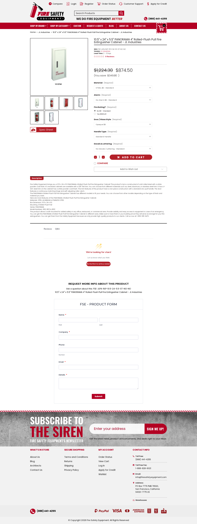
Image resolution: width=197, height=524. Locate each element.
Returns (68, 461)
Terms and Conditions (76, 457)
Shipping (68, 465)
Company (64, 332)
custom (77, 25)
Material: (103, 82)
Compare (56, 3)
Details (63, 374)
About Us (123, 25)
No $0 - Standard (103, 111)
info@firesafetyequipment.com (151, 477)
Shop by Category (59, 25)
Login (73, 3)
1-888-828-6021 (143, 468)
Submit (98, 396)
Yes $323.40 (101, 114)
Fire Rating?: (105, 107)
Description (37, 178)
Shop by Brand (37, 25)
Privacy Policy (71, 470)
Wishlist (102, 474)
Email (62, 362)
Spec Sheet (46, 129)
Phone (61, 344)
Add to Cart (133, 157)
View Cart (103, 461)
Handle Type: (105, 131)
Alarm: (102, 95)
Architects (35, 465)
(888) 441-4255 (157, 18)
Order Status (108, 3)
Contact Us (140, 25)
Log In (101, 465)
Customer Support (133, 3)
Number (62, 355)
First (60, 325)
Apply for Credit (159, 3)
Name (62, 314)
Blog (111, 25)
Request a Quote (95, 25)
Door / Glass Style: (108, 119)
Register (89, 3)
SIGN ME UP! (155, 428)
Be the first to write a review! (98, 264)
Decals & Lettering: (108, 143)
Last (100, 325)
